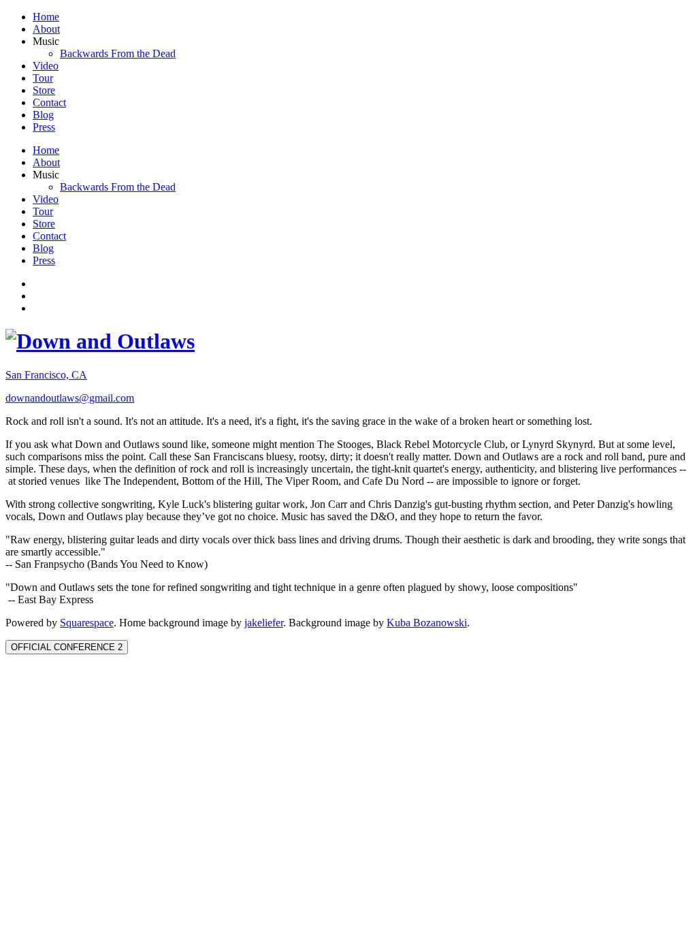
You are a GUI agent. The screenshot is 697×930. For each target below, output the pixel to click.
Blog (43, 115)
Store (44, 90)
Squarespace (87, 622)
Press (44, 127)
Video (46, 65)
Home (46, 16)
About (46, 29)
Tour (43, 78)
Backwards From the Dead (118, 53)
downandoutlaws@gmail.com (69, 398)
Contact (49, 102)
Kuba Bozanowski (427, 622)
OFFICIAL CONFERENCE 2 (67, 647)
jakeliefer (263, 622)
